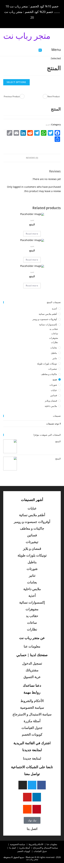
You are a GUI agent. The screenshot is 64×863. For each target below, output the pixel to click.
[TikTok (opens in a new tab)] (18, 22)
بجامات (53, 347)
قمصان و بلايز (32, 548)
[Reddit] (27, 809)
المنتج (32, 224)
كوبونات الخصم (32, 734)
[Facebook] (41, 785)
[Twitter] (32, 785)
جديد (48, 124)
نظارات (54, 342)
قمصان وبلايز (51, 400)
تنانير (54, 358)
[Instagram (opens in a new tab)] (31, 22)
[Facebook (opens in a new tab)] (41, 22)
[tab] (32, 158)
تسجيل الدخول (32, 663)
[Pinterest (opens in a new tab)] (36, 22)
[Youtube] (27, 797)
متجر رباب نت (27, 35)
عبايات (54, 390)
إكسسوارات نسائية (48, 324)
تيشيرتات (52, 368)
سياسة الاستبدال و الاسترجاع (32, 714)
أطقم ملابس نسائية (48, 313)
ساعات (54, 333)
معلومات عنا (32, 646)
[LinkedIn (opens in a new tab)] (26, 22)
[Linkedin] (36, 797)
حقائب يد (53, 328)
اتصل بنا (32, 828)
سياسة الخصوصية (32, 707)
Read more (32, 233)
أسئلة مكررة (32, 721)
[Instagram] (22, 785)
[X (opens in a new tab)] (46, 22)
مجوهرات (53, 337)
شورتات (53, 384)
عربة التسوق (32, 677)
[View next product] (45, 96)
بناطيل (54, 352)
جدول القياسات (32, 727)
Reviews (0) (32, 157)
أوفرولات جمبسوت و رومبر (44, 319)
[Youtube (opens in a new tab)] (22, 22)
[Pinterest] (36, 809)
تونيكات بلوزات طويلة (47, 363)
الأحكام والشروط (32, 701)
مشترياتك (32, 670)
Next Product (53, 96)
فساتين (53, 395)
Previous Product (12, 96)
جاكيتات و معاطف (49, 374)
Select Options (16, 82)
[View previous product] (22, 96)
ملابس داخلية (51, 406)
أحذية (54, 308)
